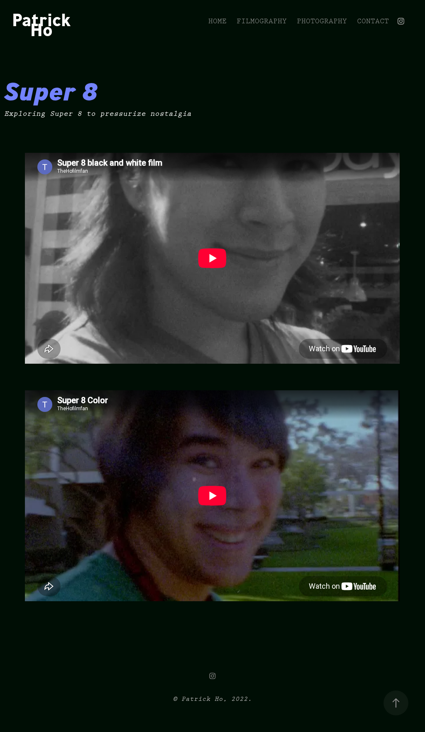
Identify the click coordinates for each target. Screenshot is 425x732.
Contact (373, 21)
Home (217, 21)
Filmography (262, 21)
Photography (322, 21)
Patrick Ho (43, 25)
